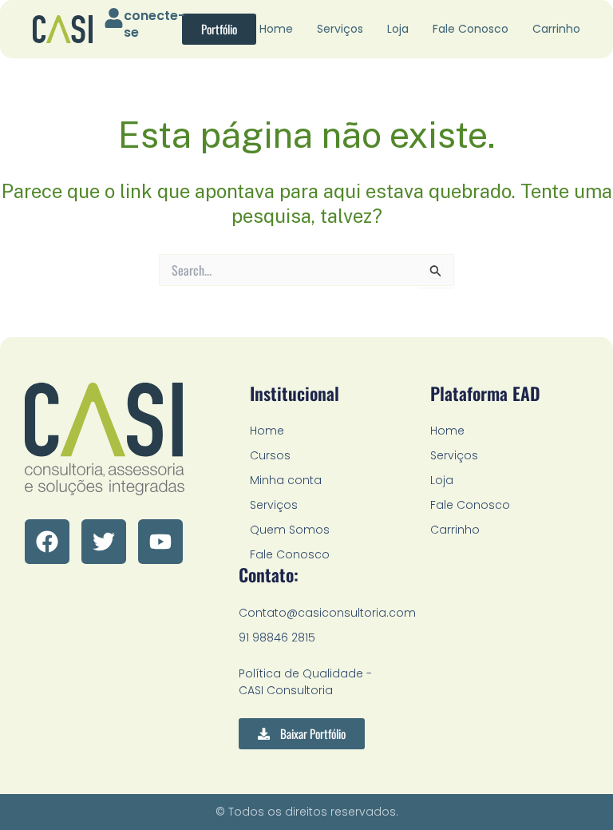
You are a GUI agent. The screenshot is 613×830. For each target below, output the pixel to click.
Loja (398, 29)
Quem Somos (290, 530)
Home (276, 29)
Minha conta (286, 480)
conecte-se (154, 24)
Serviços (340, 29)
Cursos (270, 455)
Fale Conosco (470, 29)
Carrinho (556, 29)
